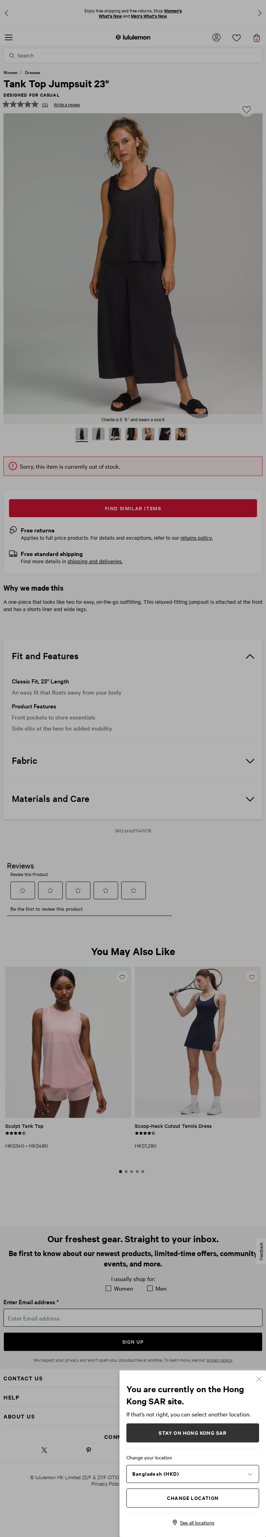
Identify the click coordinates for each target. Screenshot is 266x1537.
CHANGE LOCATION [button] (193, 1497)
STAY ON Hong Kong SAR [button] (193, 1432)
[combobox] (193, 1473)
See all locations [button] (197, 1522)
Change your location (149, 1457)
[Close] (259, 1378)
